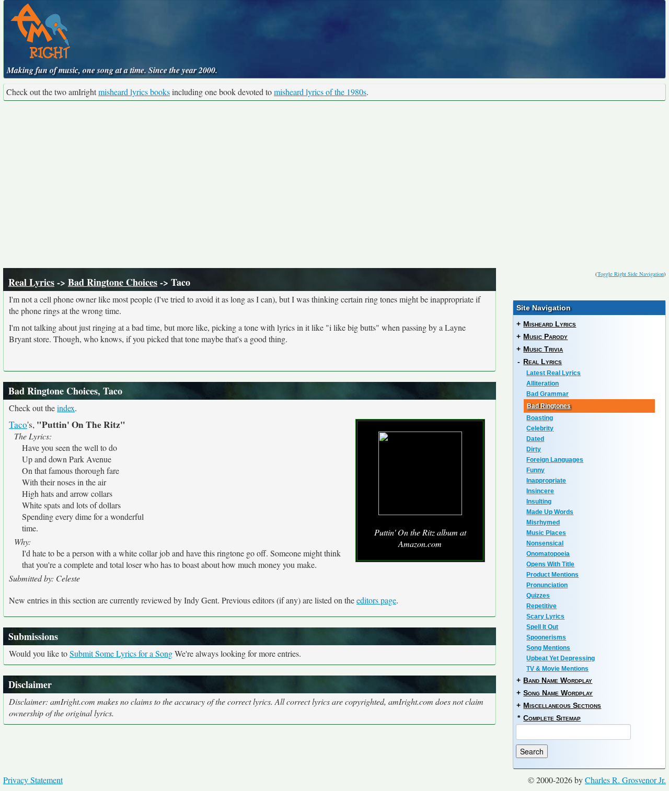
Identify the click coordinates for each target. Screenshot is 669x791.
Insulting (538, 501)
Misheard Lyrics (549, 324)
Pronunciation (547, 585)
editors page (376, 600)
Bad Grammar (547, 394)
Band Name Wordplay (557, 680)
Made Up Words (549, 512)
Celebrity (539, 428)
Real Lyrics (31, 282)
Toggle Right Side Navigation (630, 273)
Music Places (546, 533)
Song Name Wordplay (558, 693)
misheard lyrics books (134, 91)
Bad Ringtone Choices (112, 282)
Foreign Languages (554, 459)
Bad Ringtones (549, 406)
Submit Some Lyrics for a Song (121, 653)
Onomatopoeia (548, 553)
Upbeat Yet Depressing (560, 658)
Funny (535, 470)
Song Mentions (548, 648)
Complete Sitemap (552, 718)
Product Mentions (552, 574)
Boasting (539, 418)
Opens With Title (550, 564)
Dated (535, 439)
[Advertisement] (334, 184)
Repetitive (541, 606)
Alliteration (542, 383)
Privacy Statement (33, 779)
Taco (18, 424)
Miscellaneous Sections (562, 705)
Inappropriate (546, 480)
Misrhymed (543, 522)
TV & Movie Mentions (557, 668)
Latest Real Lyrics (553, 373)
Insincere (540, 491)
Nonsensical (544, 543)
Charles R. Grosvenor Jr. (625, 779)
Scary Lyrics (545, 616)
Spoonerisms (546, 637)
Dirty (533, 449)
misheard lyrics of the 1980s (320, 91)
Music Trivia (543, 349)
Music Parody (545, 336)
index (66, 407)
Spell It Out (542, 627)
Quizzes (538, 595)
